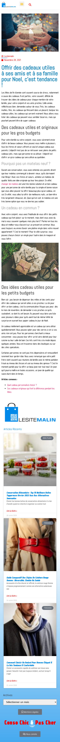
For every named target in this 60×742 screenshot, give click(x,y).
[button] (22, 3)
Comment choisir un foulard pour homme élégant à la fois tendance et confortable (29, 664)
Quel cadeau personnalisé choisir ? (22, 385)
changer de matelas (9, 184)
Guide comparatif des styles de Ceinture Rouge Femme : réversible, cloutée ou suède (27, 579)
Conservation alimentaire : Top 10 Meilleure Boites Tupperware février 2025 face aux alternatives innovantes (29, 495)
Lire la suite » (12, 511)
